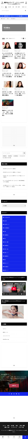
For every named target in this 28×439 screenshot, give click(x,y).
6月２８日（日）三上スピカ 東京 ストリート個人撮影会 (20, 93)
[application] (14, 288)
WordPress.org (6, 339)
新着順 (3, 38)
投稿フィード (5, 332)
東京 (6, 6)
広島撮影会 (6, 245)
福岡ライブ (6, 270)
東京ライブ (6, 263)
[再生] (4, 294)
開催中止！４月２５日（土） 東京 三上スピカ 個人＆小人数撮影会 (7, 113)
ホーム (2, 6)
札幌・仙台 (24, 6)
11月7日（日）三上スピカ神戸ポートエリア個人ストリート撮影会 (14, 176)
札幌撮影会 (6, 256)
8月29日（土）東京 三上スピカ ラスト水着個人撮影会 (7, 93)
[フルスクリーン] (24, 294)
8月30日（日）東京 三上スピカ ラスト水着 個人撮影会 (20, 75)
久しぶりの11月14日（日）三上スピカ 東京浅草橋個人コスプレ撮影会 (7, 56)
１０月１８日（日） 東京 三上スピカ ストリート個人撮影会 (7, 75)
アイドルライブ (20, 13)
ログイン (4, 328)
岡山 (5, 238)
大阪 (13, 6)
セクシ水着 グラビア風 (7, 157)
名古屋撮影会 (13, 13)
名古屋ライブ (6, 224)
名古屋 (9, 6)
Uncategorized (7, 217)
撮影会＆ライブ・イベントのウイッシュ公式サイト (14, 3)
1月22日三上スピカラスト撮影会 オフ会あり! (12, 172)
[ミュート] (21, 294)
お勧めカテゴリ (12, 38)
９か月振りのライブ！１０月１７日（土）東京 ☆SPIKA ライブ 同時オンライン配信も (20, 56)
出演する (14, 385)
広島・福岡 (18, 6)
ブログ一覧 (21, 427)
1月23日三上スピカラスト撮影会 (9, 168)
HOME (3, 18)
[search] (25, 10)
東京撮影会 (8, 13)
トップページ (14, 427)
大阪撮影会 (3, 13)
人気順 (6, 38)
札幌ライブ (6, 252)
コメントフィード (6, 335)
